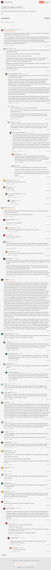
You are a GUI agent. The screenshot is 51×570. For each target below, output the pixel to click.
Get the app (32, 563)
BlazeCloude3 (7, 450)
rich (5, 422)
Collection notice (35, 560)
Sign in (47, 2)
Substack (19, 567)
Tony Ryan (8, 187)
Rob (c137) (8, 48)
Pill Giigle (6, 279)
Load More (4, 555)
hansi (7, 241)
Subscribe (42, 2)
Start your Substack (22, 563)
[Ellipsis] (49, 30)
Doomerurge (18, 154)
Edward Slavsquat (5, 8)
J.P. (6, 234)
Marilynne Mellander (9, 333)
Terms (29, 560)
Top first (47, 18)
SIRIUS (5, 384)
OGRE (11, 106)
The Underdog (9, 258)
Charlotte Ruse (7, 483)
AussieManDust (7, 442)
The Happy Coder (10, 180)
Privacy (25, 560)
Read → (3, 13)
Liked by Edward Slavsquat (10, 31)
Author (8, 221)
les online (6, 431)
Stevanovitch (7, 491)
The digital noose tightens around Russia (12, 7)
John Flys (6, 467)
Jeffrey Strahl (9, 363)
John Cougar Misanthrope (10, 29)
